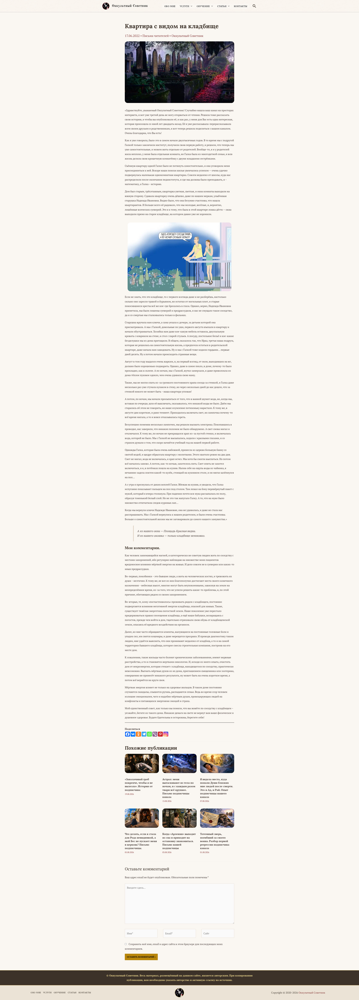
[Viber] (154, 734)
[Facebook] (127, 734)
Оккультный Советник (130, 6)
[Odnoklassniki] (138, 734)
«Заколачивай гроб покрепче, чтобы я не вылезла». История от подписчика (139, 785)
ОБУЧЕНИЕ (203, 6)
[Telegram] (143, 734)
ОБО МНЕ (170, 6)
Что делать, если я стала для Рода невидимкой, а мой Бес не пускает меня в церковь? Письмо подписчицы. (141, 841)
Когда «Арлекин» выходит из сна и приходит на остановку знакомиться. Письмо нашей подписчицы (179, 841)
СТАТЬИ (222, 6)
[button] (254, 6)
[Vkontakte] (133, 734)
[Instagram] (165, 734)
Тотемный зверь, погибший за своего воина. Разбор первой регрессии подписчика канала (214, 841)
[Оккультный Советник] (179, 992)
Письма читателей (155, 36)
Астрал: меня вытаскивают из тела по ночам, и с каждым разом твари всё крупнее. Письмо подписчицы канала (178, 788)
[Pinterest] (160, 734)
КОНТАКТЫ (240, 6)
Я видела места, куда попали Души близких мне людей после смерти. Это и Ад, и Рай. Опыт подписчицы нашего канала (216, 788)
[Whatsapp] (149, 734)
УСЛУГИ (184, 6)
